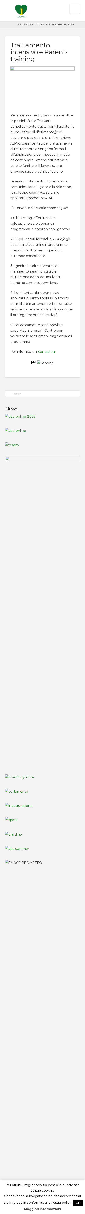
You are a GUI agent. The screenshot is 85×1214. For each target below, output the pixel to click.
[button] (75, 9)
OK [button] (78, 1202)
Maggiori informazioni (42, 1209)
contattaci (46, 352)
